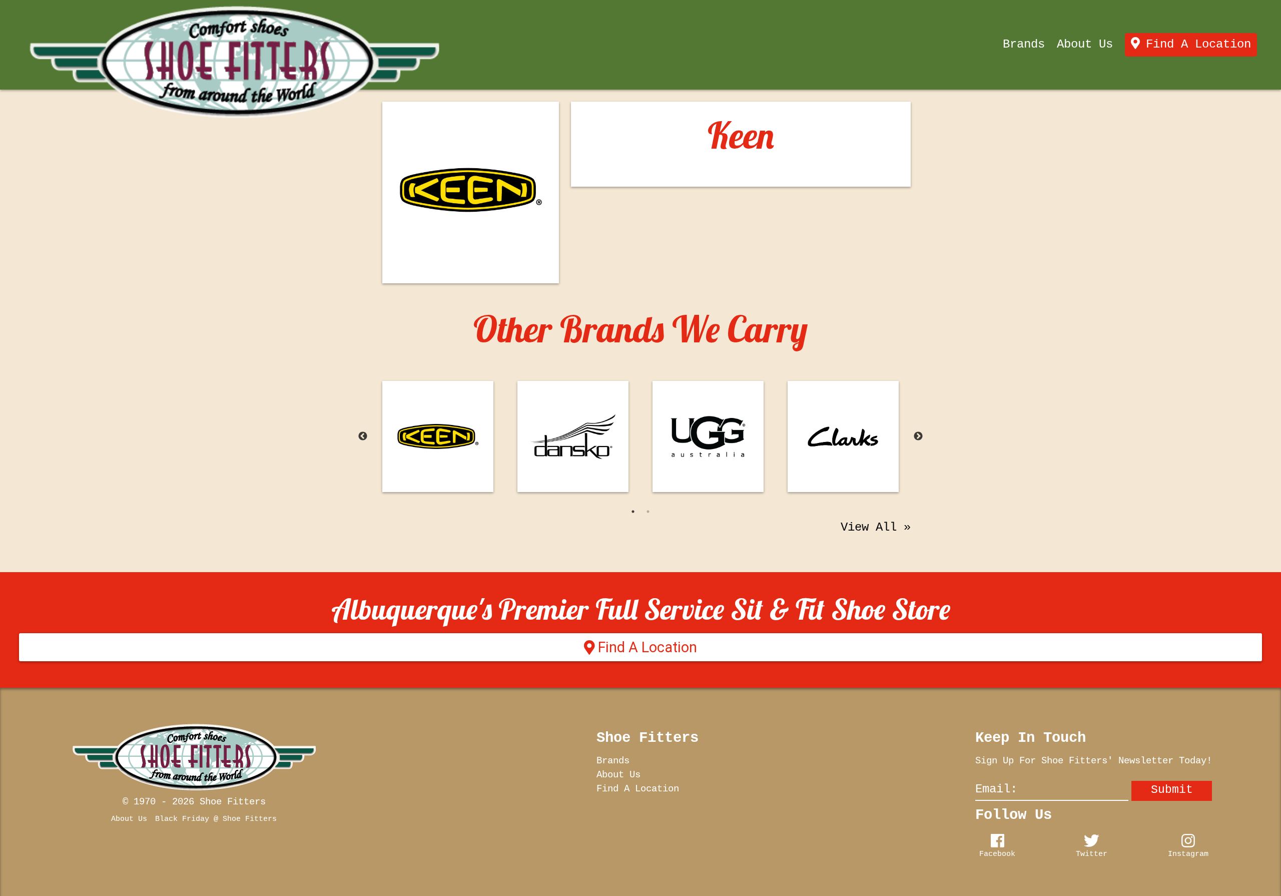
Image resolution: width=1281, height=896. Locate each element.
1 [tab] (633, 512)
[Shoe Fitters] (234, 62)
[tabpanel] (437, 436)
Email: (996, 788)
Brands (1024, 44)
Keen (741, 135)
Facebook (997, 853)
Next (918, 436)
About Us (1085, 44)
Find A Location (1198, 44)
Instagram (1188, 853)
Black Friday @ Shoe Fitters (216, 818)
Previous (363, 436)
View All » (876, 527)
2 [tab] (648, 512)
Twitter (1091, 853)
